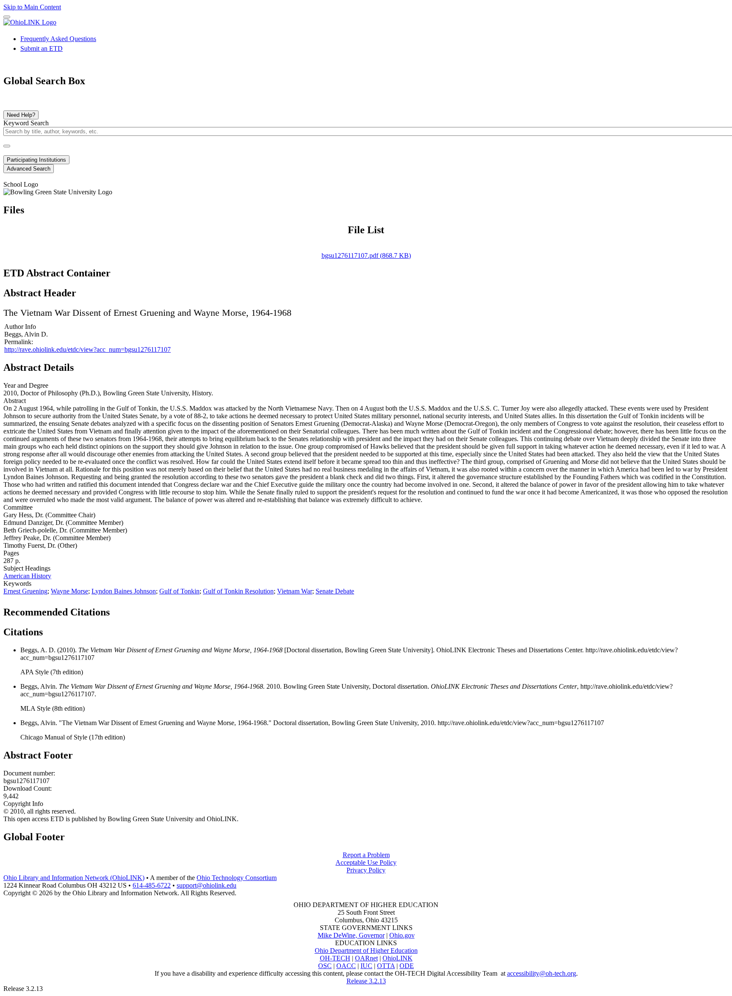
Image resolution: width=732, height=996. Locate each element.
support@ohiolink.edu (206, 885)
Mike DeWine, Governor (351, 935)
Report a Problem (366, 854)
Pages (11, 553)
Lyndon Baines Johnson (124, 591)
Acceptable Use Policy (366, 862)
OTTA (386, 965)
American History (27, 575)
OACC (346, 965)
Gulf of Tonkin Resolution (238, 591)
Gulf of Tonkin (179, 591)
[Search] (6, 146)
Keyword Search (26, 123)
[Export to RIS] (143, 609)
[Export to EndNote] (130, 609)
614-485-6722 (152, 885)
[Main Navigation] (6, 17)
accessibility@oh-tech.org (541, 973)
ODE (406, 965)
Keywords (17, 583)
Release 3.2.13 (366, 981)
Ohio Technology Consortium (237, 877)
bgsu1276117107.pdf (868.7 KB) (366, 255)
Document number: (29, 773)
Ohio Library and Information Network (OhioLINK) (73, 877)
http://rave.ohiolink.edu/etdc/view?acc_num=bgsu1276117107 (87, 349)
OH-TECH (335, 958)
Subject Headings (26, 568)
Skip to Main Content (32, 7)
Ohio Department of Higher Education (366, 950)
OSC (325, 965)
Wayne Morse (69, 591)
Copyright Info (23, 803)
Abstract (14, 400)
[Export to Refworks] (116, 609)
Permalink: (18, 341)
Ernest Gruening (25, 591)
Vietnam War (294, 591)
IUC (366, 965)
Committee (18, 507)
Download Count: (27, 788)
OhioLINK (398, 958)
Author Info (20, 326)
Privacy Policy (366, 870)
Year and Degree (25, 385)
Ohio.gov (402, 935)
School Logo (20, 184)
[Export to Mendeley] (157, 609)
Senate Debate (335, 591)
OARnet (366, 958)
